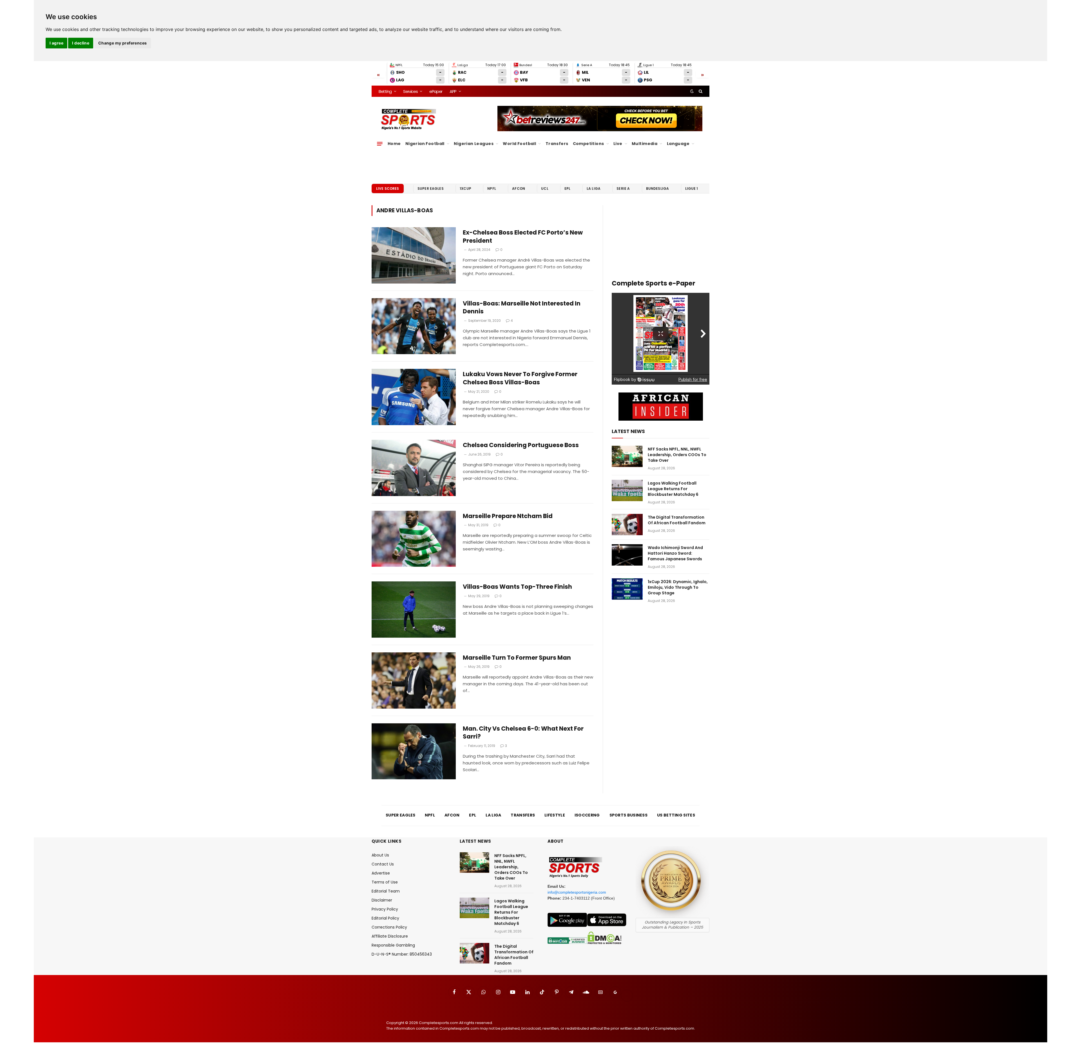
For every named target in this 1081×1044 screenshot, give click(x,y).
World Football (519, 143)
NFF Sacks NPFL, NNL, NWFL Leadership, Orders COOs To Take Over (677, 454)
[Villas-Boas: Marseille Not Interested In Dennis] (414, 326)
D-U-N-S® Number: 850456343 (402, 954)
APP (453, 91)
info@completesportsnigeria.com (577, 892)
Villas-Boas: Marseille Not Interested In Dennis (521, 308)
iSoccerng (587, 815)
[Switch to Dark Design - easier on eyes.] (692, 91)
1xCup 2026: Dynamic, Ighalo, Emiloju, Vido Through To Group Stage (678, 587)
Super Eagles (430, 188)
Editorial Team (386, 891)
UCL (544, 188)
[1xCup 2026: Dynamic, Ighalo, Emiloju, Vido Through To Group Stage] (627, 589)
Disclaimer (382, 900)
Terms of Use (385, 882)
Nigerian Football (425, 143)
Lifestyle (554, 815)
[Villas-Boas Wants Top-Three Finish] (414, 609)
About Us (380, 855)
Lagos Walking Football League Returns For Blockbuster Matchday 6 (673, 488)
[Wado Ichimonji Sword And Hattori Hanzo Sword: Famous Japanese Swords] (627, 555)
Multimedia (644, 143)
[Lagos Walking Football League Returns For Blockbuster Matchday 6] (627, 490)
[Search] (700, 91)
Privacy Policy (385, 909)
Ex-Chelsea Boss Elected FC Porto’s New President (523, 237)
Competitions (588, 143)
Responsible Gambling (393, 945)
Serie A (623, 188)
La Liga (593, 188)
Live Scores (387, 188)
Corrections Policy (389, 927)
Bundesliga (657, 188)
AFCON (518, 188)
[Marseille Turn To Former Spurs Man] (414, 680)
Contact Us (383, 864)
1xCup (465, 188)
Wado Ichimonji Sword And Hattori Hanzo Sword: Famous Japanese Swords (675, 553)
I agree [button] (56, 43)
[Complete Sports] (409, 119)
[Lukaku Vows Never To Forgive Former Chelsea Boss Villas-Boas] (414, 397)
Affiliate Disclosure (390, 936)
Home (394, 143)
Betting (385, 91)
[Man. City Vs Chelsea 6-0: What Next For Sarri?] (414, 751)
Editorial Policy (385, 918)
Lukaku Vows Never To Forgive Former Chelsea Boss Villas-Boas (520, 378)
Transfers (557, 143)
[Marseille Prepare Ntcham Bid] (414, 539)
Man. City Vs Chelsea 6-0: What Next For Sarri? (523, 733)
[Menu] (380, 143)
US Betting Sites (676, 815)
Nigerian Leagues (473, 143)
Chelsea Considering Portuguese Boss (521, 445)
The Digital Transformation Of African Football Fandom (676, 520)
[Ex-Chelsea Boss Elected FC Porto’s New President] (414, 255)
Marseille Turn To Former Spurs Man (517, 658)
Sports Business (628, 815)
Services (410, 91)
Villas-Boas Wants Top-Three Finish (517, 587)
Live (617, 143)
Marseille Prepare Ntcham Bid (508, 516)
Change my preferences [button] (122, 43)
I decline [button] (80, 43)
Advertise (381, 873)
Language (678, 143)
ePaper (435, 91)
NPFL (491, 188)
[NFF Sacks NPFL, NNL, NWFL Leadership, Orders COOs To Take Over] (627, 456)
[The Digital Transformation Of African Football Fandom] (627, 524)
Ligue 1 (691, 188)
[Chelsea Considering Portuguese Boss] (414, 468)
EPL (567, 188)
